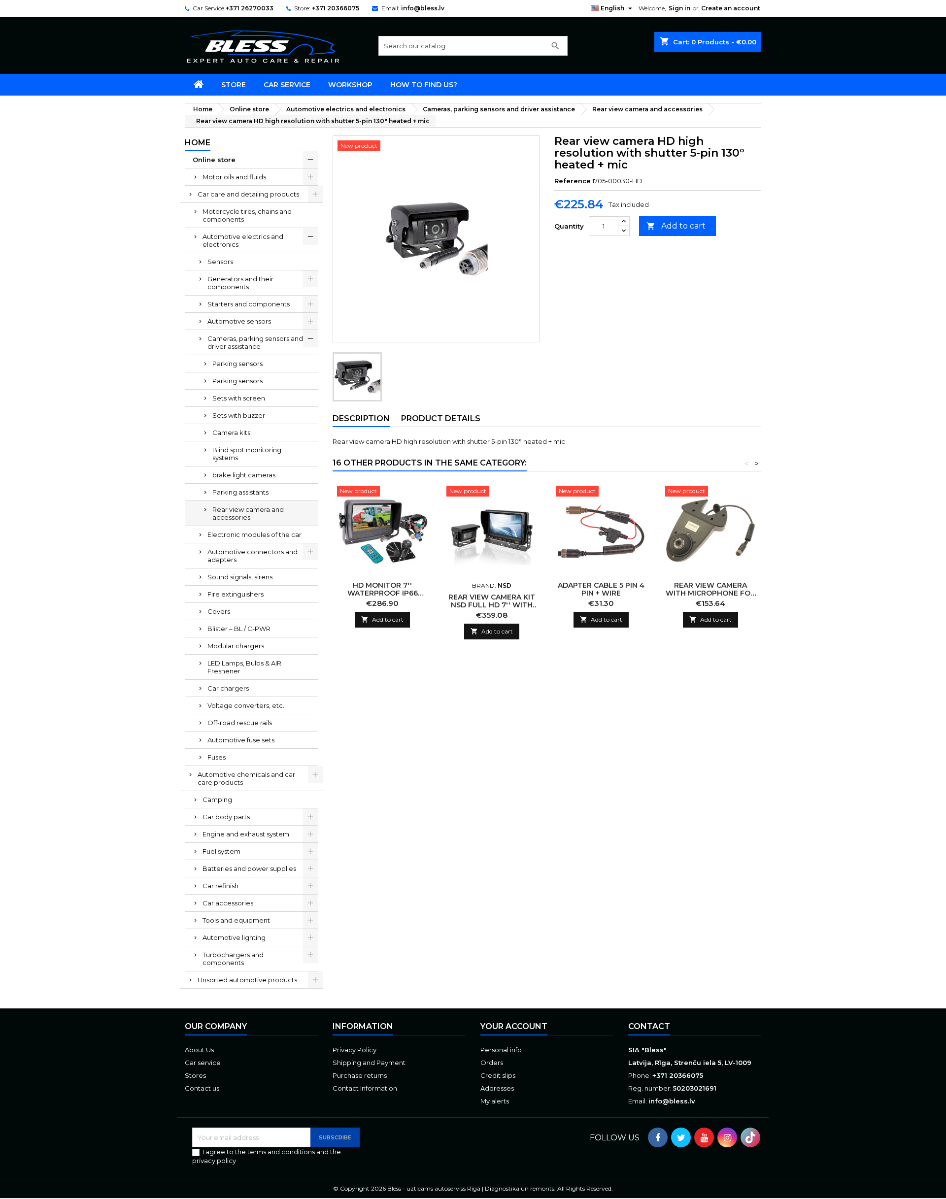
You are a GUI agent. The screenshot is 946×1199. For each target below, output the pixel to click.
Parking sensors (237, 363)
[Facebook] (658, 1137)
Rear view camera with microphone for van (710, 593)
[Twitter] (681, 1137)
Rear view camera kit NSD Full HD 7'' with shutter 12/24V (491, 605)
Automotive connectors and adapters (252, 556)
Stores (195, 1075)
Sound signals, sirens (239, 577)
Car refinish (220, 886)
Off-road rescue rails (239, 723)
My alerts (494, 1101)
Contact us (202, 1088)
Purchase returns (360, 1075)
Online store (214, 160)
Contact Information (365, 1088)
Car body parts (226, 817)
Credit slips (497, 1075)
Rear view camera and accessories (248, 513)
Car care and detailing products (248, 194)
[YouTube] (704, 1137)
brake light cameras (243, 475)
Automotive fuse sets (240, 740)
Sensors (220, 262)
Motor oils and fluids (234, 177)
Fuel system (221, 851)
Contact (649, 1026)
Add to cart (676, 226)
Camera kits (231, 432)
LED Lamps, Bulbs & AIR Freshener (244, 667)
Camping (217, 799)
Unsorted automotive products (247, 980)
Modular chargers (235, 646)
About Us (199, 1050)
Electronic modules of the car (254, 534)
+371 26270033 (249, 8)
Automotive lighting (234, 937)
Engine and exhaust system (246, 834)
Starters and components (248, 304)
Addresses (497, 1088)
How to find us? (423, 84)
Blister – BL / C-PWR (238, 629)
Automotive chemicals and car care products (246, 778)
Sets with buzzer (238, 415)
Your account (513, 1026)
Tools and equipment (236, 920)
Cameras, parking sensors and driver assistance (255, 342)
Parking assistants (240, 492)
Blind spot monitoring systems (246, 454)
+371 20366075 (335, 8)
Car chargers (228, 688)
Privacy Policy (354, 1050)
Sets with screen (238, 398)
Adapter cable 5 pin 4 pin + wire (601, 589)
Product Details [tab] (440, 418)
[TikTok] (750, 1137)
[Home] (198, 85)
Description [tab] (361, 418)
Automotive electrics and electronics (243, 240)
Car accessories (228, 903)
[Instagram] (727, 1137)
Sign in (679, 8)
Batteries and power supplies (249, 868)
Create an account (730, 8)
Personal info (501, 1050)
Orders (491, 1062)
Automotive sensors (239, 321)
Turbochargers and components (233, 958)
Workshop (350, 84)
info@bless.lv (422, 8)
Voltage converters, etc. (245, 705)
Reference (572, 181)
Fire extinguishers (235, 594)
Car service (287, 84)
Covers (218, 611)
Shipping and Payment (369, 1062)
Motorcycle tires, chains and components (247, 215)
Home (197, 142)
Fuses (216, 757)
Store (233, 84)
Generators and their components (240, 283)
